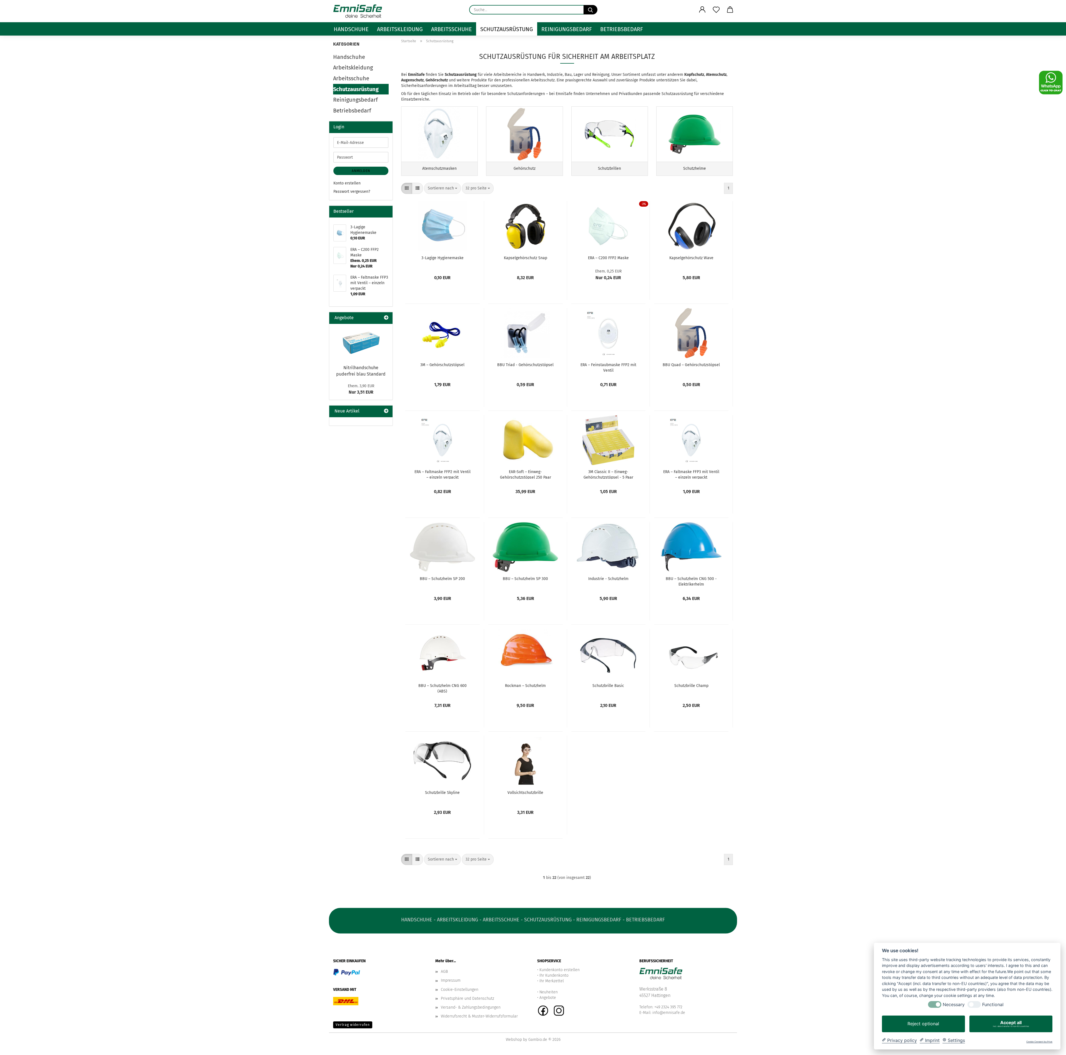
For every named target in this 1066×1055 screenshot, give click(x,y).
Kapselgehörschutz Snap (525, 258)
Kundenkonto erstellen (559, 970)
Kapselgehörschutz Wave (691, 258)
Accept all (1011, 1024)
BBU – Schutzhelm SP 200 (442, 578)
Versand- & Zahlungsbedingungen (471, 1007)
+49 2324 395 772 (668, 1007)
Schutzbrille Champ (691, 685)
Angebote (547, 997)
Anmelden (361, 171)
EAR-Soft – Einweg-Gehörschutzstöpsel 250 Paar (525, 474)
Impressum (451, 980)
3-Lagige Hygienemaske (442, 258)
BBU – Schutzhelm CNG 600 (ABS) (442, 688)
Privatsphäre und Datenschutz (467, 998)
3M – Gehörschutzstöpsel (442, 364)
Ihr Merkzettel (551, 981)
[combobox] (442, 188)
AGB (444, 971)
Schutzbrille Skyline (442, 792)
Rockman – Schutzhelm (525, 685)
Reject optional (923, 1023)
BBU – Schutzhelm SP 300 (525, 578)
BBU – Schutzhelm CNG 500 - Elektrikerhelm (691, 581)
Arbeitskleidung (400, 29)
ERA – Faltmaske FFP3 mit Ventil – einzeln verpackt (691, 474)
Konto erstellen (347, 183)
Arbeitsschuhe (451, 29)
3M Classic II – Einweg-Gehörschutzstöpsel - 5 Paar (608, 474)
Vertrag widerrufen (353, 1025)
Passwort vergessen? (351, 191)
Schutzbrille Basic (608, 685)
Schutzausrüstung (506, 29)
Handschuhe (351, 29)
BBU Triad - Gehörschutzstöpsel (525, 364)
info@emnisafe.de (668, 1012)
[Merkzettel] (716, 9)
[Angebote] (386, 318)
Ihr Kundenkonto (554, 975)
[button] (702, 9)
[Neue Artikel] (386, 411)
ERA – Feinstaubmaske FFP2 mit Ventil (608, 367)
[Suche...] (590, 9)
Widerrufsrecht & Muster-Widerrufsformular (479, 1016)
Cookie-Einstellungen (459, 989)
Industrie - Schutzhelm (608, 578)
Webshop (514, 1039)
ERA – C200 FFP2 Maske (608, 258)
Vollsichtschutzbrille (525, 792)
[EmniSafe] (359, 11)
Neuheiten (548, 992)
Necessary (954, 1004)
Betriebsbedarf (621, 29)
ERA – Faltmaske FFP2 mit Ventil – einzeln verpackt (442, 474)
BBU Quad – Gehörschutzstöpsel (691, 364)
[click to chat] (1050, 82)
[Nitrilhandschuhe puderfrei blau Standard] (361, 343)
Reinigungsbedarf (566, 29)
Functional (993, 1004)
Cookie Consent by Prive (1039, 1042)
